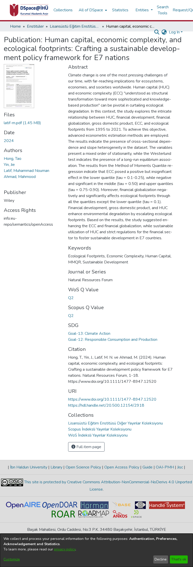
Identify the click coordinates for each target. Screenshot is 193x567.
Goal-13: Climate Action (89, 333)
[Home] (29, 10)
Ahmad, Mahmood (20, 176)
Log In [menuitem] (174, 32)
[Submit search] (157, 32)
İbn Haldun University (28, 467)
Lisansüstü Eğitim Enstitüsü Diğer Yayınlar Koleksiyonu (75, 26)
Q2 (71, 298)
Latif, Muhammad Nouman (26, 170)
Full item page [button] (88, 447)
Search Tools (163, 10)
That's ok (178, 559)
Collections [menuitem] (63, 10)
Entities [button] (142, 10)
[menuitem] (92, 10)
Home (15, 26)
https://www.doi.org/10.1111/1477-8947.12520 (112, 399)
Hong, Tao (12, 158)
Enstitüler (35, 26)
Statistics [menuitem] (120, 10)
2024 (9, 141)
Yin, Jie (9, 164)
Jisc (180, 467)
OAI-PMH (165, 467)
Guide (147, 467)
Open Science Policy (83, 467)
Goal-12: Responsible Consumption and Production (112, 339)
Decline (161, 559)
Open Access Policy (121, 467)
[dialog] (96, 550)
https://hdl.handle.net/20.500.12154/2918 (106, 405)
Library (56, 467)
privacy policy (64, 549)
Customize (12, 559)
